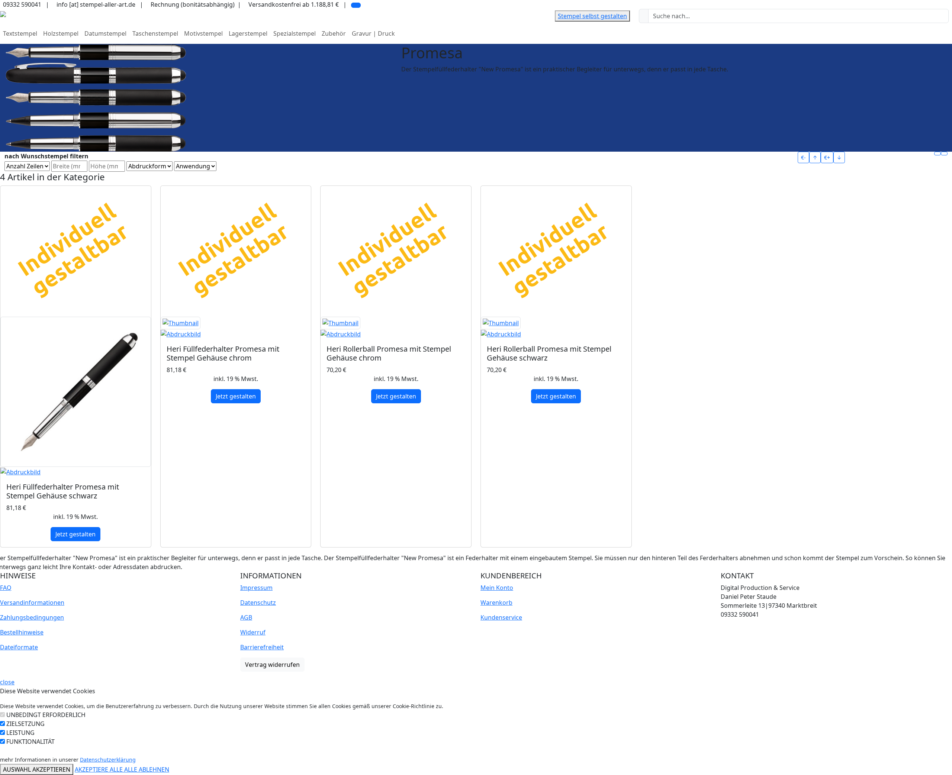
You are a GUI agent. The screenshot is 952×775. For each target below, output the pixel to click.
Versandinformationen (32, 602)
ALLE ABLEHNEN (146, 769)
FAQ (6, 588)
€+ (827, 157)
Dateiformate (19, 647)
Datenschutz (258, 602)
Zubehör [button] (334, 33)
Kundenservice (501, 617)
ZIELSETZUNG (25, 724)
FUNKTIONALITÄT (30, 741)
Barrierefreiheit (262, 647)
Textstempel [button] (20, 33)
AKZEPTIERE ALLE (99, 769)
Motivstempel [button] (203, 33)
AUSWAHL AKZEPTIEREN (36, 769)
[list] (944, 153)
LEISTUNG (20, 733)
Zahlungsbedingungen (32, 617)
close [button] (7, 682)
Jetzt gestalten (75, 534)
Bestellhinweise (22, 632)
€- (803, 157)
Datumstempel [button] (105, 33)
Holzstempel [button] (60, 33)
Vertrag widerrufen (272, 665)
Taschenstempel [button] (155, 33)
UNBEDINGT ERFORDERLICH (46, 715)
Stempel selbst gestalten (592, 16)
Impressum (256, 588)
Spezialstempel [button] (294, 33)
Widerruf (253, 632)
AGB (246, 617)
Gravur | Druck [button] (373, 33)
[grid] (937, 153)
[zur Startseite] (3, 13)
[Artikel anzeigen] (75, 397)
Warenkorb (496, 602)
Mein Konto (496, 588)
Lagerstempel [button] (248, 33)
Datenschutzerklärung (108, 759)
